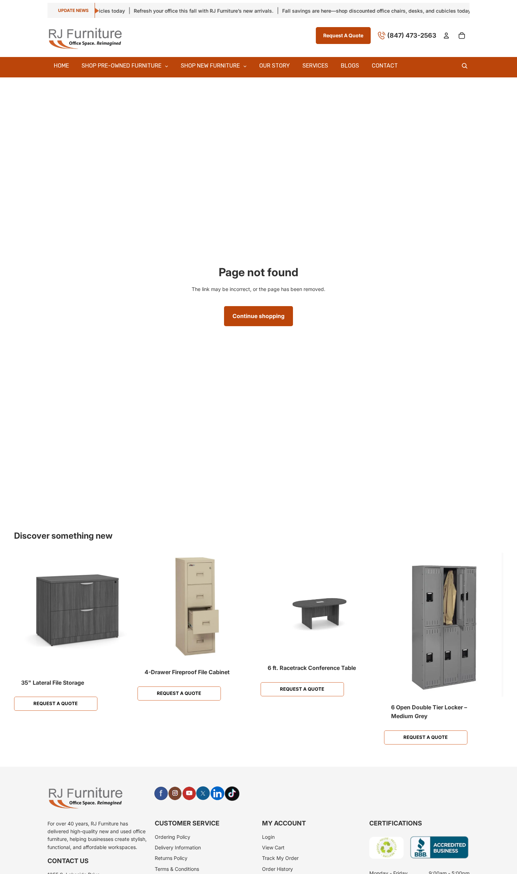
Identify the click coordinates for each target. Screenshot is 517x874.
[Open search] (464, 66)
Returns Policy (171, 858)
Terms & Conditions (177, 869)
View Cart (273, 847)
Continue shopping (258, 315)
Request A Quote (343, 35)
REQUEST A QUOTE (55, 703)
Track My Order (280, 858)
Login (268, 837)
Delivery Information (178, 847)
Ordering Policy (172, 837)
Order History (277, 869)
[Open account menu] (446, 35)
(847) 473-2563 (411, 35)
